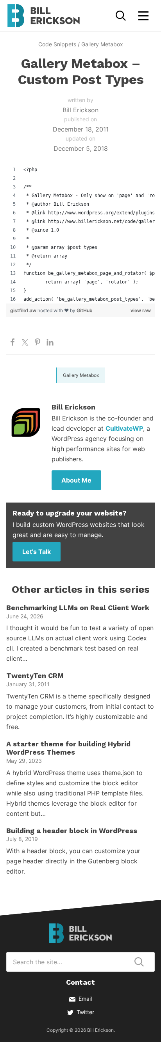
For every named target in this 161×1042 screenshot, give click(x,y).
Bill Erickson (43, 15)
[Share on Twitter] (25, 342)
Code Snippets (57, 44)
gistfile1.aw (24, 310)
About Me (76, 480)
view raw (141, 310)
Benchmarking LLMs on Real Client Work (77, 607)
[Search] (120, 15)
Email (85, 998)
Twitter (85, 1012)
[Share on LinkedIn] (50, 342)
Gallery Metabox (102, 44)
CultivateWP (124, 428)
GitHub (85, 310)
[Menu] (143, 15)
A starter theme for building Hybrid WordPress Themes (68, 748)
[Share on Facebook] (12, 342)
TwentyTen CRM (35, 675)
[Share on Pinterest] (37, 342)
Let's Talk (36, 552)
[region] (80, 234)
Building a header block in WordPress (71, 830)
